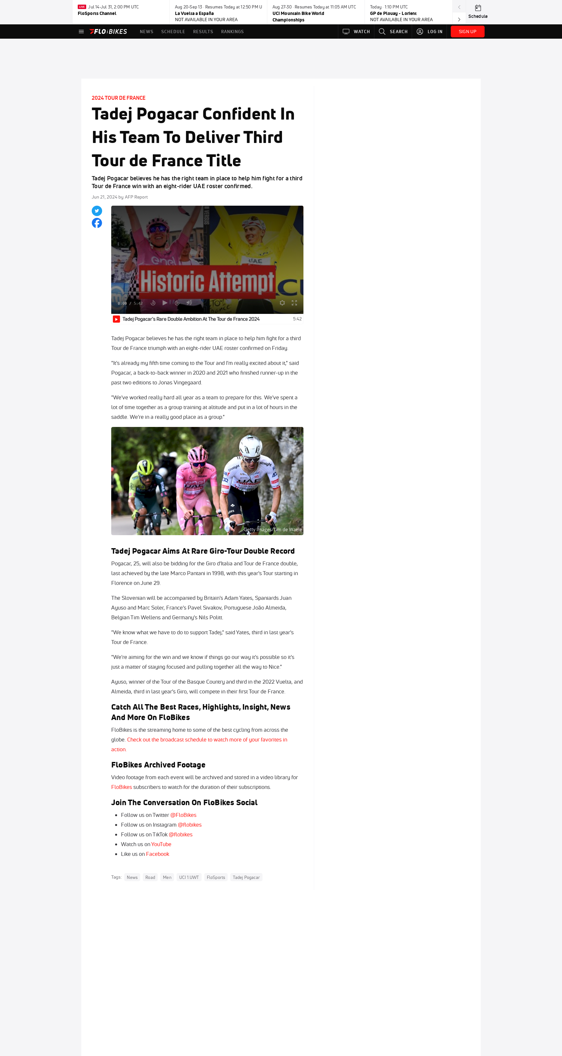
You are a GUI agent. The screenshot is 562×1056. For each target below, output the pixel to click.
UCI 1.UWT (189, 877)
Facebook (157, 853)
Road (150, 877)
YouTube (161, 844)
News (132, 877)
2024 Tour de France (118, 98)
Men (167, 877)
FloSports (216, 877)
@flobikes (190, 824)
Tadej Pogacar (246, 877)
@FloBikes (183, 814)
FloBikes (121, 786)
